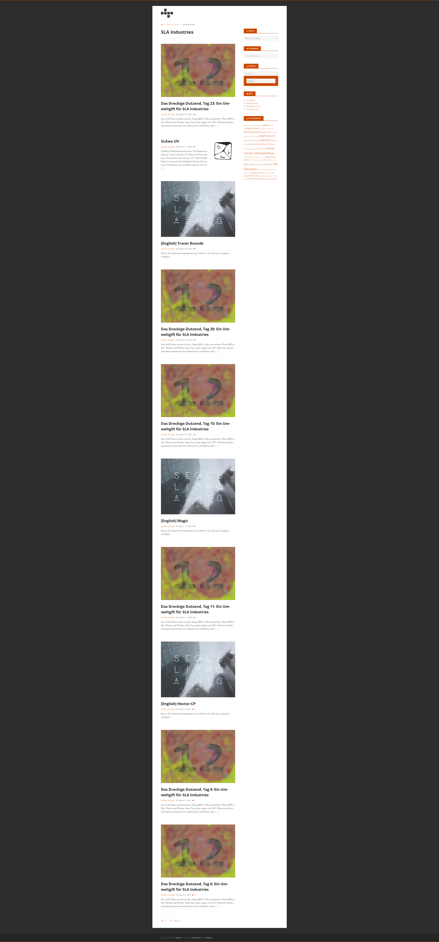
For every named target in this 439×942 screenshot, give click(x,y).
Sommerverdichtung (262, 169)
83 (171, 920)
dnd (263, 140)
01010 (245, 125)
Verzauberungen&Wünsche (266, 176)
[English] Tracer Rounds (182, 243)
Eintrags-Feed (252, 103)
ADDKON (248, 128)
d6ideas (178, 938)
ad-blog (272, 125)
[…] (217, 125)
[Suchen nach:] (260, 81)
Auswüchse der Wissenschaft (266, 129)
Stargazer (208, 938)
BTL (270, 132)
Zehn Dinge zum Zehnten (268, 179)
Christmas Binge (255, 136)
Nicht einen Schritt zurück (256, 160)
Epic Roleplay (252, 144)
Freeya (271, 143)
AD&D (266, 125)
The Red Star (256, 172)
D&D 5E (270, 136)
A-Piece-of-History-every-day (254, 125)
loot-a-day (262, 157)
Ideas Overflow (262, 149)
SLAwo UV (170, 141)
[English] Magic (174, 520)
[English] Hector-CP (178, 703)
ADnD (256, 128)
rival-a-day (273, 160)
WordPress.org (252, 109)
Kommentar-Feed (253, 106)
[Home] (162, 24)
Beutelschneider (252, 131)
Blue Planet (264, 132)
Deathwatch (256, 141)
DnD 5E (269, 140)
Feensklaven (262, 144)
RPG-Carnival (259, 164)
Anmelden (250, 100)
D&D (262, 136)
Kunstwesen (257, 157)
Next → (177, 920)
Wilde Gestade (253, 178)
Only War (267, 160)
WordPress (196, 938)
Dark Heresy (248, 140)
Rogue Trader (249, 164)
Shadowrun (268, 164)
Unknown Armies (266, 173)
